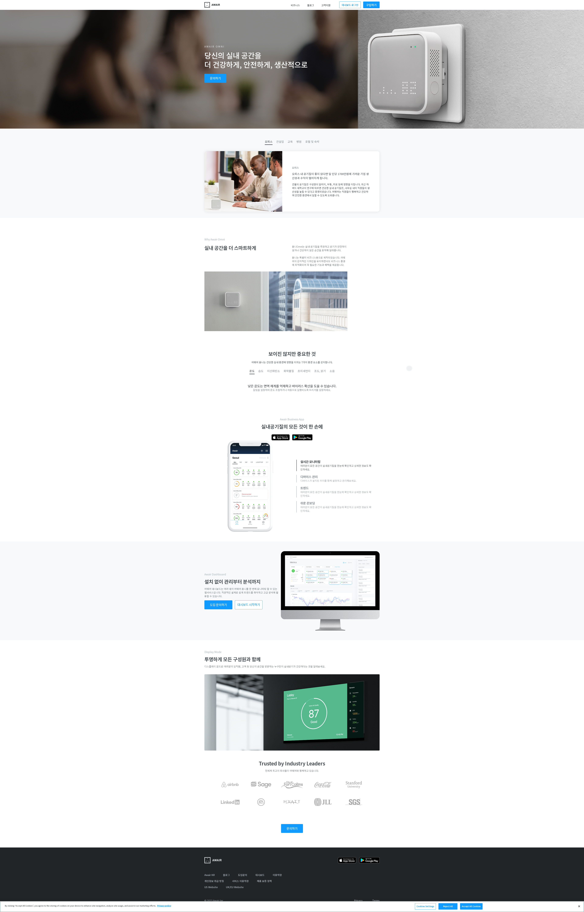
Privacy (358, 900)
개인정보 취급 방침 (214, 881)
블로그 (310, 5)
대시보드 (259, 875)
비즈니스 (295, 5)
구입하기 (371, 5)
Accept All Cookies (471, 906)
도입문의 (242, 875)
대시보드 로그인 (350, 5)
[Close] (579, 906)
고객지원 (325, 5)
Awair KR (209, 875)
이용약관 (277, 875)
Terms (376, 900)
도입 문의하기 (218, 604)
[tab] (269, 141)
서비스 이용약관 (240, 881)
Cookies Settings (425, 906)
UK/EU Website (235, 887)
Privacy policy (164, 905)
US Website (211, 887)
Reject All (448, 906)
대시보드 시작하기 (248, 604)
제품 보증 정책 (264, 881)
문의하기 (215, 78)
